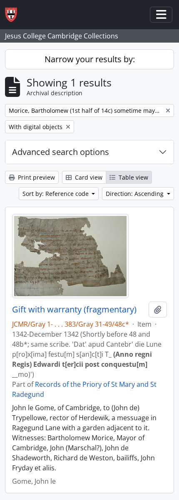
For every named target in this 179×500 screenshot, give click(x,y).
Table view (132, 177)
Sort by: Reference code (56, 194)
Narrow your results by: (90, 59)
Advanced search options (60, 151)
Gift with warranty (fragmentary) (74, 310)
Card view (87, 177)
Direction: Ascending (135, 194)
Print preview (35, 177)
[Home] (14, 14)
